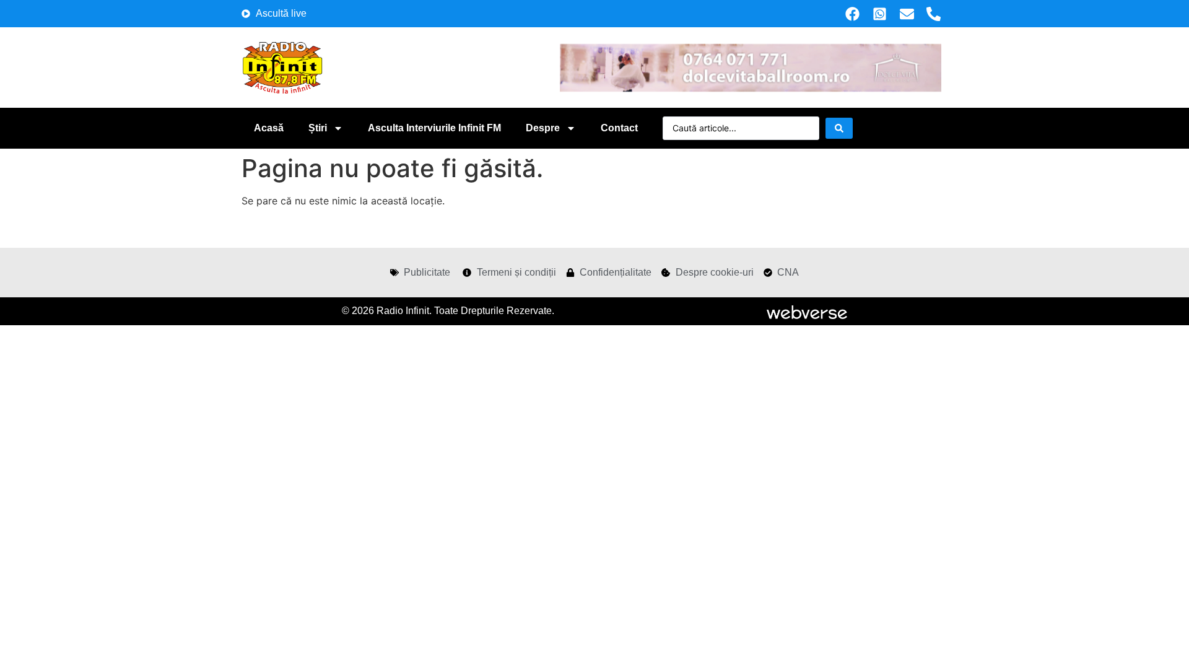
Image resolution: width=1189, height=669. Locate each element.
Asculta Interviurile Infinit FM (434, 128)
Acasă (269, 128)
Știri (317, 128)
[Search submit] (839, 128)
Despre (543, 128)
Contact (619, 128)
